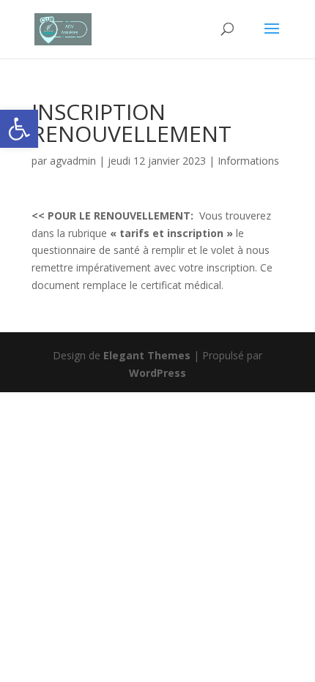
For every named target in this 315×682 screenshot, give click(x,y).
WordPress (157, 373)
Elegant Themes (146, 355)
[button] (19, 129)
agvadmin (73, 161)
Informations (248, 161)
